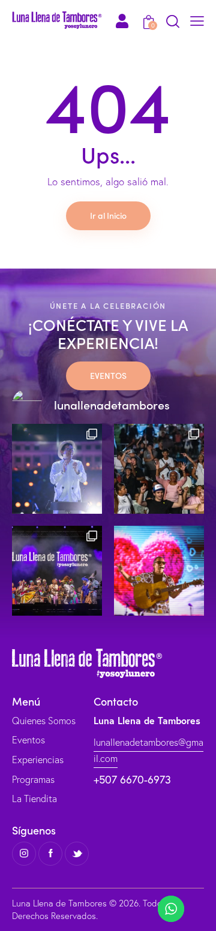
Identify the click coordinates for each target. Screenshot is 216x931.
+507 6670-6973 (132, 779)
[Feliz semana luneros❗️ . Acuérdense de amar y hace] (159, 571)
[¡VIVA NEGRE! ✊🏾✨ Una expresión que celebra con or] (57, 571)
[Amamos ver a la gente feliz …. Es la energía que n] (159, 469)
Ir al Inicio (108, 215)
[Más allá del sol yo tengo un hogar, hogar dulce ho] (57, 469)
